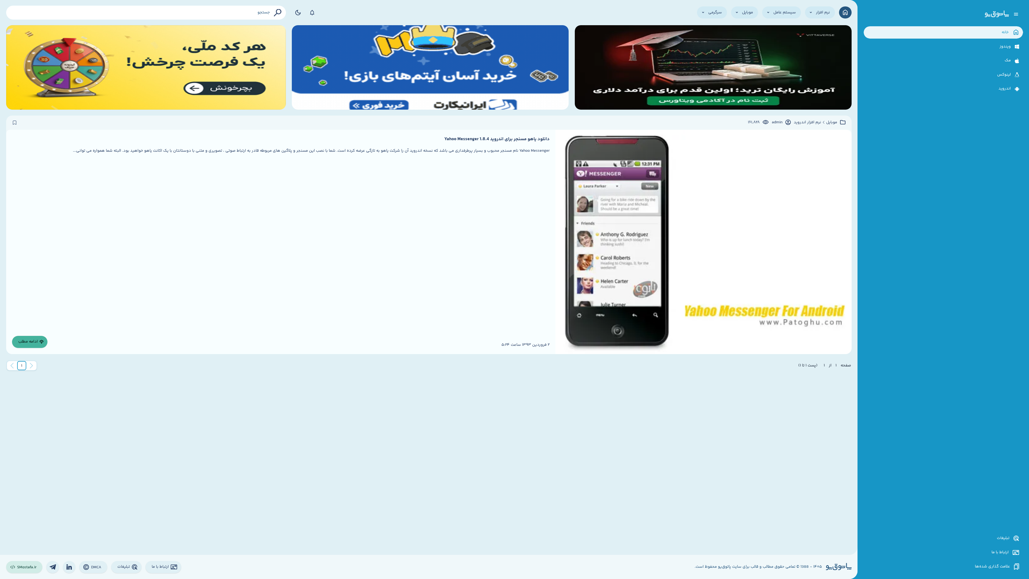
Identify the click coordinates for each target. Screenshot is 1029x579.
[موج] (713, 67)
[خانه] (845, 12)
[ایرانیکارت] (430, 67)
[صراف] (146, 67)
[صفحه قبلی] (31, 365)
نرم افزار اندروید (807, 122)
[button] (21, 365)
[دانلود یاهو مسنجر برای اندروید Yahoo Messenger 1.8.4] (703, 242)
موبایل (831, 122)
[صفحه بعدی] (12, 365)
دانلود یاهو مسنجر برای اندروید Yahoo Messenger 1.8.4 (497, 139)
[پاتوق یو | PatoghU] (997, 14)
